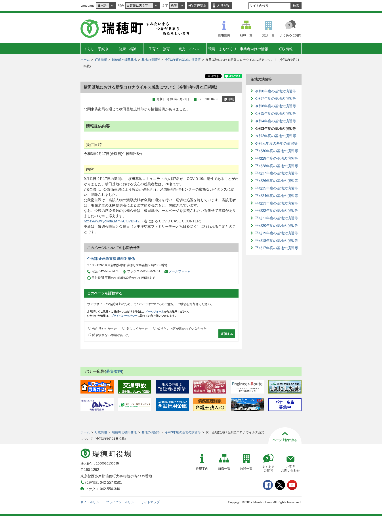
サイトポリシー (91, 502)
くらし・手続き (96, 49)
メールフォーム (180, 271)
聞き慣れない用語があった (110, 335)
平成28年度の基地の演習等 (276, 166)
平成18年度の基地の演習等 (276, 241)
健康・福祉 (127, 49)
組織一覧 (246, 35)
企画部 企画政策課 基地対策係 (111, 258)
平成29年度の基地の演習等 (276, 158)
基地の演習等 (150, 59)
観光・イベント (190, 49)
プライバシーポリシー (124, 315)
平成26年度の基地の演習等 (276, 181)
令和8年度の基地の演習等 (275, 91)
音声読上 (200, 5)
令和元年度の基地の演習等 (276, 143)
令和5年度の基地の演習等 (275, 113)
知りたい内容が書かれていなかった (182, 328)
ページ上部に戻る (285, 440)
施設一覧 (268, 35)
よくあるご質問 (290, 35)
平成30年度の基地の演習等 (276, 151)
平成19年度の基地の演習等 (276, 233)
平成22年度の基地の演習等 (276, 210)
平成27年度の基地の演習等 (276, 173)
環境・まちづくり (222, 49)
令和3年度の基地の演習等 (183, 59)
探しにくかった (137, 328)
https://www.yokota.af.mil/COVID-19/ (112, 221)
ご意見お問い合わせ (290, 468)
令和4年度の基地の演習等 (275, 121)
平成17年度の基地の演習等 (276, 248)
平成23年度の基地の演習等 (276, 203)
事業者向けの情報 (254, 49)
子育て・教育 (159, 49)
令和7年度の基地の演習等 (275, 98)
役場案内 (224, 35)
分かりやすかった (104, 328)
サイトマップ (150, 502)
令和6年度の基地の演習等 (275, 106)
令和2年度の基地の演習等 (275, 136)
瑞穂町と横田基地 (124, 59)
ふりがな (223, 5)
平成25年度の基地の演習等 (276, 188)
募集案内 (114, 371)
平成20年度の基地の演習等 (276, 225)
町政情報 (286, 49)
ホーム (85, 59)
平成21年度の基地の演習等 (276, 218)
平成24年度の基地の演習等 (276, 196)
